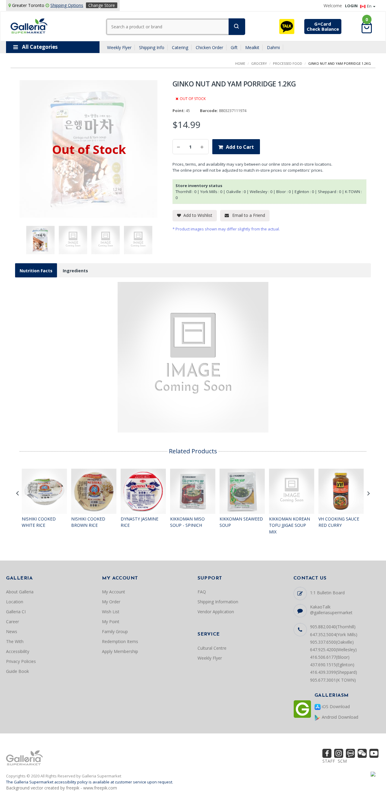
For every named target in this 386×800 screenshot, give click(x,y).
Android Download (339, 717)
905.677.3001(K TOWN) (333, 680)
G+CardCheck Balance (323, 26)
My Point (110, 621)
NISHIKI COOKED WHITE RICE (39, 522)
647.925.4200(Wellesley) (333, 649)
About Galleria (19, 592)
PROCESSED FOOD (287, 63)
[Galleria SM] (29, 25)
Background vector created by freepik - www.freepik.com (61, 788)
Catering (180, 47)
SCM (342, 761)
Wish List (110, 611)
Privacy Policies (21, 661)
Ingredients (75, 270)
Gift (234, 47)
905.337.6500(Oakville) (332, 642)
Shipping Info (151, 47)
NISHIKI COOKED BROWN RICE (88, 522)
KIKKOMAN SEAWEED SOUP (241, 522)
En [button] (369, 6)
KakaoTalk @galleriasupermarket (331, 609)
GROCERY (259, 63)
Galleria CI (16, 611)
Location (14, 602)
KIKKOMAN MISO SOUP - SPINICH (187, 522)
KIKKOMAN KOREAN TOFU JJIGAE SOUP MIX (289, 525)
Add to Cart (240, 147)
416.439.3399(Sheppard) (333, 672)
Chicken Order (209, 47)
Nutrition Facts (36, 270)
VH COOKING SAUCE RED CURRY (338, 522)
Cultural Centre (212, 648)
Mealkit (252, 47)
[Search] (237, 26)
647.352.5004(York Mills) (333, 634)
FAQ (202, 592)
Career (12, 621)
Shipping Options (66, 5)
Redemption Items (120, 641)
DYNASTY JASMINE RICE (139, 522)
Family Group (115, 631)
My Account (113, 592)
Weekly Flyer (119, 47)
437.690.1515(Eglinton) (332, 664)
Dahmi (273, 47)
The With (15, 641)
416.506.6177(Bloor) (330, 657)
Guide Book (17, 671)
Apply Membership (120, 651)
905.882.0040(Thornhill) (333, 627)
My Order (111, 602)
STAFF (328, 761)
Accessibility (17, 651)
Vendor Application (216, 611)
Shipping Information (218, 602)
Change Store (101, 5)
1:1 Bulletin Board (327, 592)
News (11, 631)
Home (240, 63)
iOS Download (335, 706)
